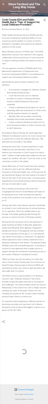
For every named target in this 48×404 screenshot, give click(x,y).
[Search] (44, 5)
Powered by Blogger (25, 389)
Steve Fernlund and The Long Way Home (24, 5)
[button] (44, 20)
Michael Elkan (29, 394)
